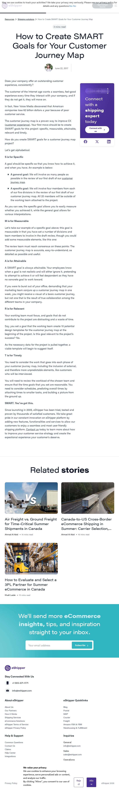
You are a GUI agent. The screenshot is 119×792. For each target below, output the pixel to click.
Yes (70, 6)
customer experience (17, 124)
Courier (66, 717)
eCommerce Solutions (15, 720)
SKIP (65, 713)
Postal (66, 710)
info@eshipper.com (22, 690)
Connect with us (95, 130)
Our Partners (11, 710)
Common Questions (14, 742)
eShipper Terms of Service (16, 724)
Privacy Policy (11, 783)
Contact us (32, 429)
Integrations (10, 756)
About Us (9, 706)
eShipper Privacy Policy (15, 727)
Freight (66, 720)
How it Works (11, 713)
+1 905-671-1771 (20, 683)
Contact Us (10, 745)
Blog (65, 706)
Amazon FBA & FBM (72, 724)
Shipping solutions (26, 19)
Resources (9, 19)
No (74, 6)
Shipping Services (13, 717)
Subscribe (80, 645)
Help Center (10, 752)
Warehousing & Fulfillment (75, 727)
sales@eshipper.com (72, 754)
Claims (8, 749)
